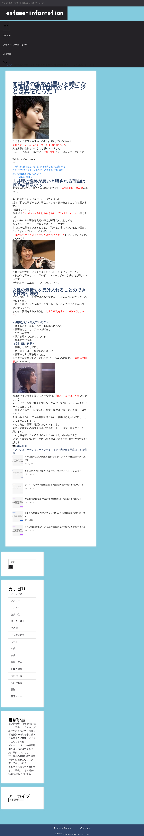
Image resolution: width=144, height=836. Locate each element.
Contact (7, 35)
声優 (13, 648)
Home (8, 64)
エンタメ (15, 607)
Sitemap (7, 53)
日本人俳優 (21, 446)
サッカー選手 (17, 621)
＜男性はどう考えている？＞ (29, 173)
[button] (5, 62)
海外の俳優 (16, 675)
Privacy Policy (62, 828)
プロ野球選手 (17, 634)
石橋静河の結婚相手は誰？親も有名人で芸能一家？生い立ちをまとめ (53, 470)
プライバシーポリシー (15, 44)
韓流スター (16, 696)
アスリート (16, 600)
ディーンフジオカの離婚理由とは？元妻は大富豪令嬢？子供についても (54, 484)
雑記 (13, 689)
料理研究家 (16, 662)
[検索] (10, 567)
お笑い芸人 (16, 614)
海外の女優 (16, 682)
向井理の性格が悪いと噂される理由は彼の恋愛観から (40, 166)
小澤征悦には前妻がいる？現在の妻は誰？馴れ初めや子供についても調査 (55, 527)
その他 (14, 628)
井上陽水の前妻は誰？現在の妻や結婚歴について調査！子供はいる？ (53, 498)
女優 (13, 655)
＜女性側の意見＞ (24, 177)
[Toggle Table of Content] (15, 162)
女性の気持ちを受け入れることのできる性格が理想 (39, 170)
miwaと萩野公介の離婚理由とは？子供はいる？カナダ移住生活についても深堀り (22, 727)
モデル (14, 641)
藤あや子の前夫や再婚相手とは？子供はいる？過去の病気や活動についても (21, 770)
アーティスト (17, 593)
